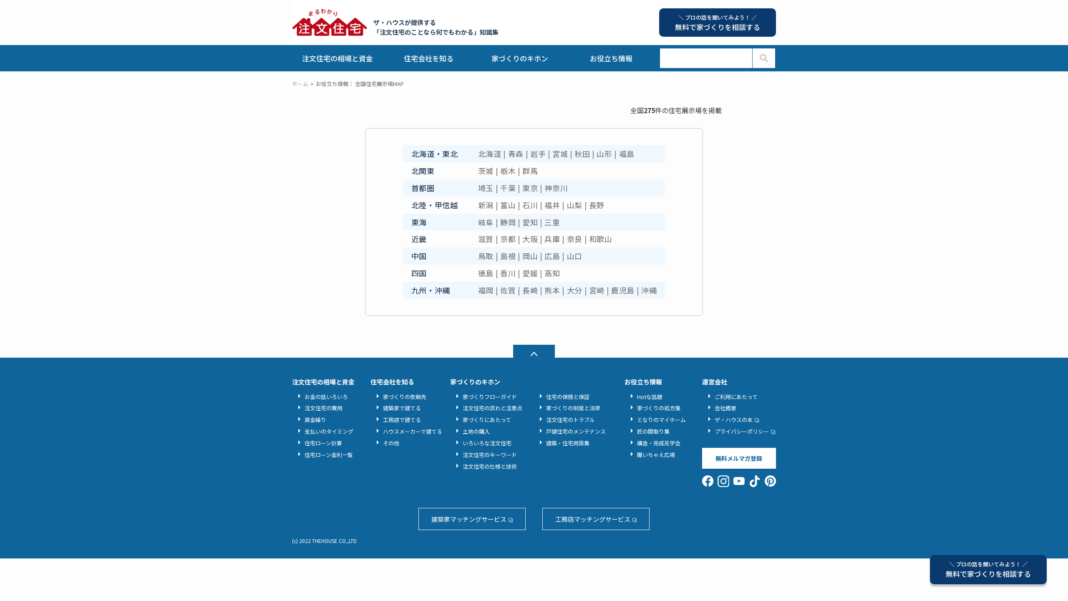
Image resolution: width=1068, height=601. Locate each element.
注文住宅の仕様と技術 (490, 466)
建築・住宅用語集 (567, 443)
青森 (516, 153)
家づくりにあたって (487, 420)
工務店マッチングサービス (592, 519)
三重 (552, 222)
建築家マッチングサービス (468, 519)
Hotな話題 (649, 397)
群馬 (530, 170)
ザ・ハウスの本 (734, 420)
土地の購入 (476, 431)
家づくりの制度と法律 (573, 408)
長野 (597, 204)
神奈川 (556, 187)
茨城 (486, 170)
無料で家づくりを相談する (988, 569)
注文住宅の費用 (324, 408)
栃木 (508, 170)
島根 (508, 255)
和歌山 (600, 238)
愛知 (530, 222)
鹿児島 (623, 290)
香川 (508, 273)
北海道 (489, 153)
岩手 (538, 153)
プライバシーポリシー (742, 431)
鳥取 (486, 255)
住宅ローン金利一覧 (329, 455)
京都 (508, 238)
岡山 (530, 255)
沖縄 (649, 290)
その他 (391, 443)
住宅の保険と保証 (567, 397)
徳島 (486, 273)
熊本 (552, 290)
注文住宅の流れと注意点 (492, 408)
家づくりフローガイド (490, 397)
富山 (508, 204)
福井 (552, 204)
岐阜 (486, 222)
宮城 (560, 153)
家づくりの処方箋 (658, 408)
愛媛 (530, 273)
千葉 (508, 187)
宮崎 (597, 290)
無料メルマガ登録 (738, 458)
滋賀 (486, 238)
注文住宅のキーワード (490, 455)
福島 (627, 153)
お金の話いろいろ (326, 397)
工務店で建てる (402, 420)
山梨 (574, 204)
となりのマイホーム (661, 420)
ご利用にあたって (736, 397)
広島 (552, 255)
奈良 (574, 238)
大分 (574, 290)
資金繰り (315, 420)
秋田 (582, 153)
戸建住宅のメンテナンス (576, 431)
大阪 (530, 238)
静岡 (508, 222)
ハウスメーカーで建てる (412, 431)
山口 (574, 255)
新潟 (486, 204)
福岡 (486, 290)
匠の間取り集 (653, 431)
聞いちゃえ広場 (656, 455)
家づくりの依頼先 (404, 397)
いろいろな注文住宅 (487, 443)
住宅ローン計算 (323, 443)
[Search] (763, 58)
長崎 (530, 290)
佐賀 (508, 290)
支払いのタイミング (329, 431)
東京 (530, 187)
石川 (530, 204)
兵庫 (552, 238)
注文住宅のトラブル (570, 420)
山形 (604, 153)
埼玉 (486, 187)
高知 (552, 273)
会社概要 (725, 408)
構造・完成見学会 (658, 443)
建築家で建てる (402, 408)
